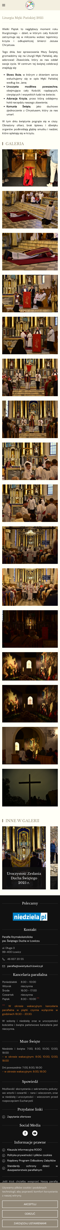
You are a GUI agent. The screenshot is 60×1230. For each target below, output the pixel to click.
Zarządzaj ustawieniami (30, 1223)
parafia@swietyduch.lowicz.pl (25, 966)
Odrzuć (30, 1214)
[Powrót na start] (30, 5)
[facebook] (25, 1133)
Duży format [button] (30, 176)
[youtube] (34, 1133)
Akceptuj (30, 1204)
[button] (3, 5)
